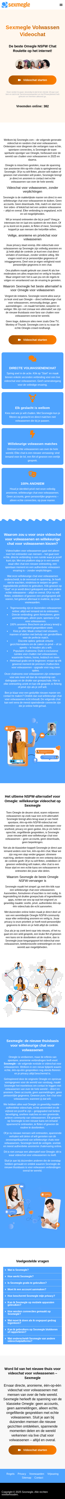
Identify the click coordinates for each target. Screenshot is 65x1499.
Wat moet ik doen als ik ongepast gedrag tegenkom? (32, 1321)
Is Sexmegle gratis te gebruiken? (27, 1283)
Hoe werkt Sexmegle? (21, 1276)
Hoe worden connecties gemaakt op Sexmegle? (29, 1312)
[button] (61, 4)
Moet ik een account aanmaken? (27, 1289)
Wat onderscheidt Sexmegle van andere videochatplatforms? (31, 1339)
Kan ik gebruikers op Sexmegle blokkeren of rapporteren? (33, 1330)
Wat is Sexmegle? (18, 1270)
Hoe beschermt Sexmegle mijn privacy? (31, 1296)
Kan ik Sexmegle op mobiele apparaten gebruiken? (31, 1303)
